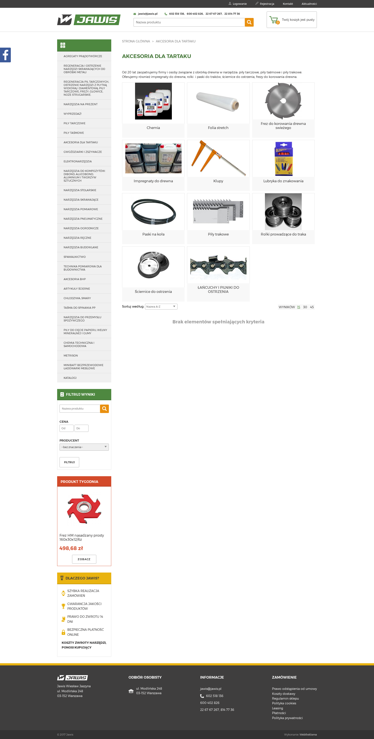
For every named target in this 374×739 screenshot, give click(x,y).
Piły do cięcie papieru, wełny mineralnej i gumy (85, 331)
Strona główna (136, 41)
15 (298, 307)
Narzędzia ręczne (77, 237)
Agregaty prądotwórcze (83, 56)
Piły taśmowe (74, 132)
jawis (210, 689)
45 (312, 307)
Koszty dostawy (283, 694)
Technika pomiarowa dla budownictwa (83, 268)
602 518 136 (214, 696)
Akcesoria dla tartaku (176, 41)
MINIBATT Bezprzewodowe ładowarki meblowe (83, 366)
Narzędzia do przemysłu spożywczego (82, 319)
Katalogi (70, 377)
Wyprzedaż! (72, 113)
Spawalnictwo (75, 256)
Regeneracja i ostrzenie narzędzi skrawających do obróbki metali (84, 69)
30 (305, 307)
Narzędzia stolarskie (80, 190)
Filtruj (69, 462)
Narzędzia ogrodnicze (81, 228)
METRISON (71, 355)
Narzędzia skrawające (81, 199)
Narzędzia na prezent (81, 104)
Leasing (277, 708)
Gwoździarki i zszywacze (83, 151)
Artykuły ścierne (77, 288)
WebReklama (308, 734)
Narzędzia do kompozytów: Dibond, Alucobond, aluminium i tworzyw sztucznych (84, 175)
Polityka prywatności (287, 718)
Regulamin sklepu (285, 698)
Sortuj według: (133, 306)
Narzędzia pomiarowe (81, 209)
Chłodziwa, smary (77, 298)
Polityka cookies (284, 703)
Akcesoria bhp (75, 279)
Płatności (279, 713)
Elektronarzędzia (78, 161)
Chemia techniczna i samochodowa (79, 344)
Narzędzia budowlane (81, 247)
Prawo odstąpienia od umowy (294, 689)
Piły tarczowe (74, 123)
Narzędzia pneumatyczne (83, 218)
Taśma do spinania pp (79, 307)
